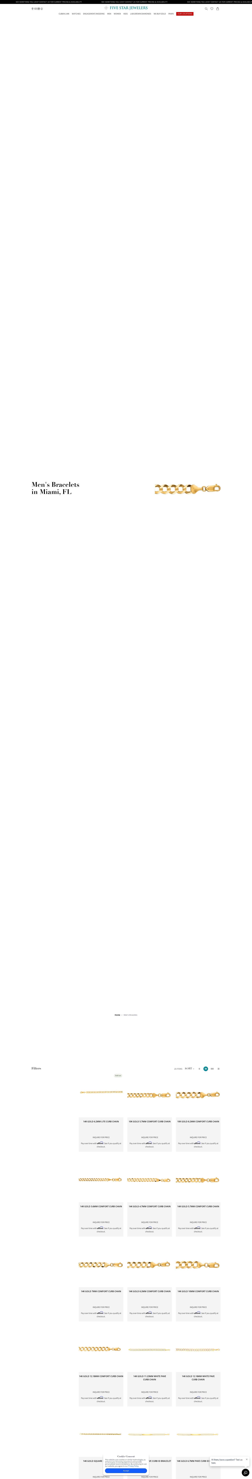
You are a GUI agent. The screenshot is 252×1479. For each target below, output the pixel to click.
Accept (126, 1470)
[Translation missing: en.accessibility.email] (36, 9)
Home (117, 1015)
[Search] (206, 9)
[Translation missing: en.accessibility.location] (33, 9)
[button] (190, 1069)
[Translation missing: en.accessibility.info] (42, 9)
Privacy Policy (133, 1466)
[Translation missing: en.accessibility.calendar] (39, 9)
